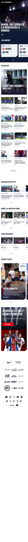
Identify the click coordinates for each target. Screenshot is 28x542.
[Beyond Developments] (7, 369)
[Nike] (10, 362)
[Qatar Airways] (18, 362)
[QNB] (7, 382)
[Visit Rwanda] (14, 376)
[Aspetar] (21, 382)
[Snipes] (14, 382)
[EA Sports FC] (7, 388)
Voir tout (13, 171)
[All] (7, 376)
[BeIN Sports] (14, 388)
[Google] (21, 388)
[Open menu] (26, 2)
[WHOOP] (21, 376)
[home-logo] (6, 2)
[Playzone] (8, 324)
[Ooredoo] (21, 369)
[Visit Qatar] (14, 369)
